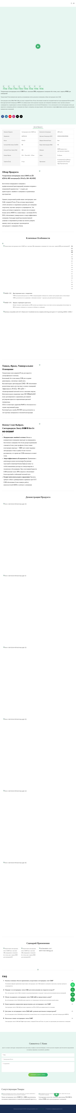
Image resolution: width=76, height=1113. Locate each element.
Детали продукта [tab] (38, 127)
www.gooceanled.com (32, 1109)
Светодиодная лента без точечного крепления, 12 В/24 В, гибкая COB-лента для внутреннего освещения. (55, 1098)
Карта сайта (41, 1109)
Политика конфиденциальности (54, 1109)
